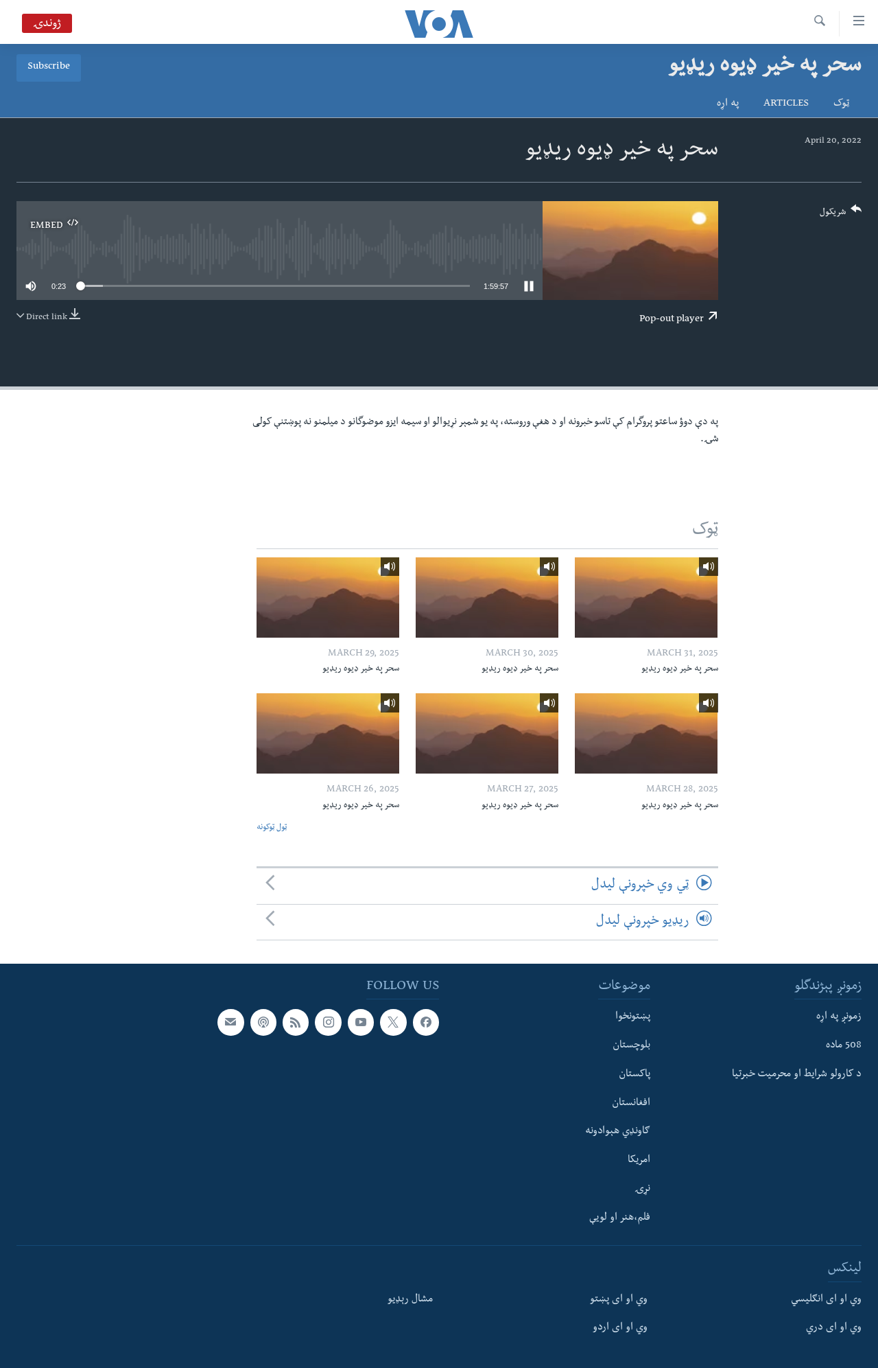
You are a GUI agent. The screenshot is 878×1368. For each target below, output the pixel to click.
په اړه (728, 104)
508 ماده (844, 1046)
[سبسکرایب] (230, 1022)
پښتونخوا (632, 1017)
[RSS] (296, 1022)
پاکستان (634, 1075)
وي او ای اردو (620, 1328)
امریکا (639, 1161)
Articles (786, 104)
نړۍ (642, 1189)
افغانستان (631, 1103)
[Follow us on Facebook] (426, 1022)
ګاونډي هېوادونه (617, 1132)
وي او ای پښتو (619, 1299)
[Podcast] (263, 1022)
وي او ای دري (834, 1328)
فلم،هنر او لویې (619, 1218)
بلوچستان (631, 1046)
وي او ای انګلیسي (826, 1299)
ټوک (841, 104)
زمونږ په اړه (839, 1017)
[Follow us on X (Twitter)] (393, 1022)
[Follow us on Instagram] (328, 1022)
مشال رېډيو (410, 1299)
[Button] (841, 215)
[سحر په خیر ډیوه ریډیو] (646, 597)
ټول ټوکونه (272, 828)
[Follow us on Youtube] (361, 1022)
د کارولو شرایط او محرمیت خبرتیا (797, 1075)
